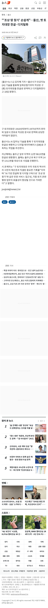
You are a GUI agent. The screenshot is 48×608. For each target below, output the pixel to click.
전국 (3, 15)
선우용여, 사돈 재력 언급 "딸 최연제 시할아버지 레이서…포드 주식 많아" (21, 449)
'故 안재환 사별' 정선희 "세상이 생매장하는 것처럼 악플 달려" (21, 428)
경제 (29, 542)
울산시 (12, 202)
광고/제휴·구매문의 (18, 571)
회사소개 (6, 571)
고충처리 (42, 571)
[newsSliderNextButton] (44, 421)
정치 (6, 542)
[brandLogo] (6, 2)
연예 (4, 483)
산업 (6, 551)
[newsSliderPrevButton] (38, 421)
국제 (41, 542)
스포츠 (5, 512)
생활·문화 (6, 556)
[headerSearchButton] (36, 2)
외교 (18, 547)
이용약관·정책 (32, 571)
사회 (18, 542)
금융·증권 (41, 547)
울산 (4, 202)
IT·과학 (30, 551)
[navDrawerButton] (44, 2)
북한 (29, 547)
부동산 (18, 551)
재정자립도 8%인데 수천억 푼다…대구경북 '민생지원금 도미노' (22, 470)
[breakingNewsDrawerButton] (40, 2)
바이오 (42, 551)
